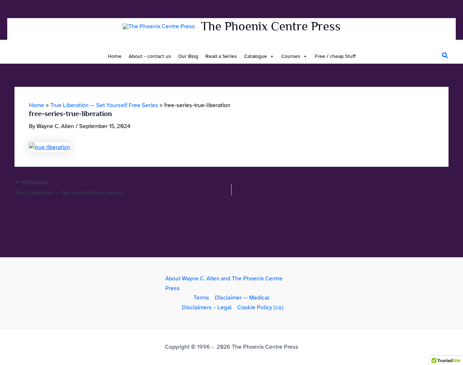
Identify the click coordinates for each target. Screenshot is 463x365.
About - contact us (150, 56)
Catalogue (255, 56)
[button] (445, 55)
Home (115, 56)
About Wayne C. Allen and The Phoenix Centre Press (224, 283)
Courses (290, 56)
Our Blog (188, 56)
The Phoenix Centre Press (271, 26)
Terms (201, 297)
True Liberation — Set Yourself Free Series (104, 105)
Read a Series (221, 56)
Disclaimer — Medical (242, 297)
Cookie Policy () (260, 307)
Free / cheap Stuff (335, 56)
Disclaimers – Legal (207, 307)
